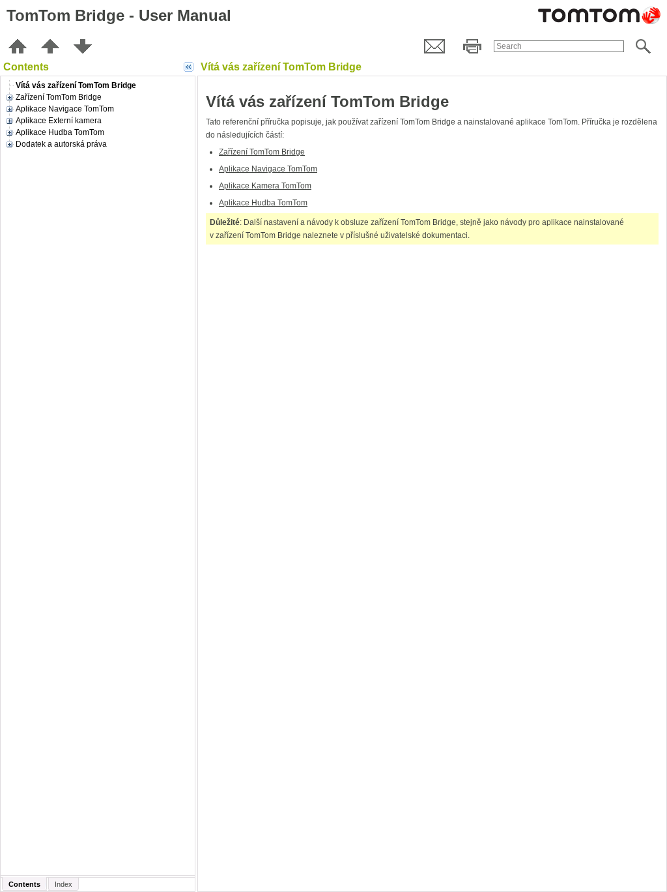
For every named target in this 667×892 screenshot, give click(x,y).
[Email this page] (434, 46)
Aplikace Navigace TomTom (268, 168)
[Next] (82, 46)
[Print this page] (472, 46)
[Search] (643, 46)
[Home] (17, 46)
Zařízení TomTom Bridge (262, 151)
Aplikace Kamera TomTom (265, 185)
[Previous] (50, 46)
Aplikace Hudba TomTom (263, 202)
